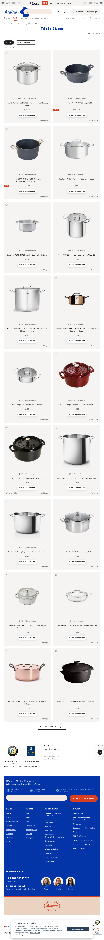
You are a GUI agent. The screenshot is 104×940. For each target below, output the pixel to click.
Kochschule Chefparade (83, 840)
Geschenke (95, 18)
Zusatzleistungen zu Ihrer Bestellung (55, 821)
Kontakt (48, 845)
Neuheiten (83, 18)
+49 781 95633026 (17, 878)
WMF (28, 813)
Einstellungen (20, 935)
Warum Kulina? (79, 848)
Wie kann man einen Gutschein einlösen (81, 819)
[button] (52, 42)
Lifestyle (9, 834)
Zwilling (29, 834)
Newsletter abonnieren (83, 798)
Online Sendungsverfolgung (84, 844)
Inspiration (70, 18)
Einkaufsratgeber (52, 857)
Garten (9, 825)
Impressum (49, 853)
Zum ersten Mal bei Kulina (84, 828)
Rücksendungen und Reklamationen (53, 815)
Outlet (9, 842)
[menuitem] (7, 18)
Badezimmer (11, 830)
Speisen (9, 817)
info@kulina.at (15, 886)
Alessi (28, 817)
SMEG (28, 821)
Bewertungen (78, 813)
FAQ (75, 832)
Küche (8, 813)
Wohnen (9, 838)
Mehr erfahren (35, 932)
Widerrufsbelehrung (53, 849)
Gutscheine (49, 861)
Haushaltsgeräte (13, 821)
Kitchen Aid (30, 825)
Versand (48, 830)
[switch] (97, 932)
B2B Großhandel (80, 836)
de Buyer (29, 838)
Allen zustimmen (78, 929)
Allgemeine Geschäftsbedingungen (54, 836)
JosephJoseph (31, 830)
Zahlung (48, 826)
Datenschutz (50, 841)
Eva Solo (29, 842)
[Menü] (101, 920)
